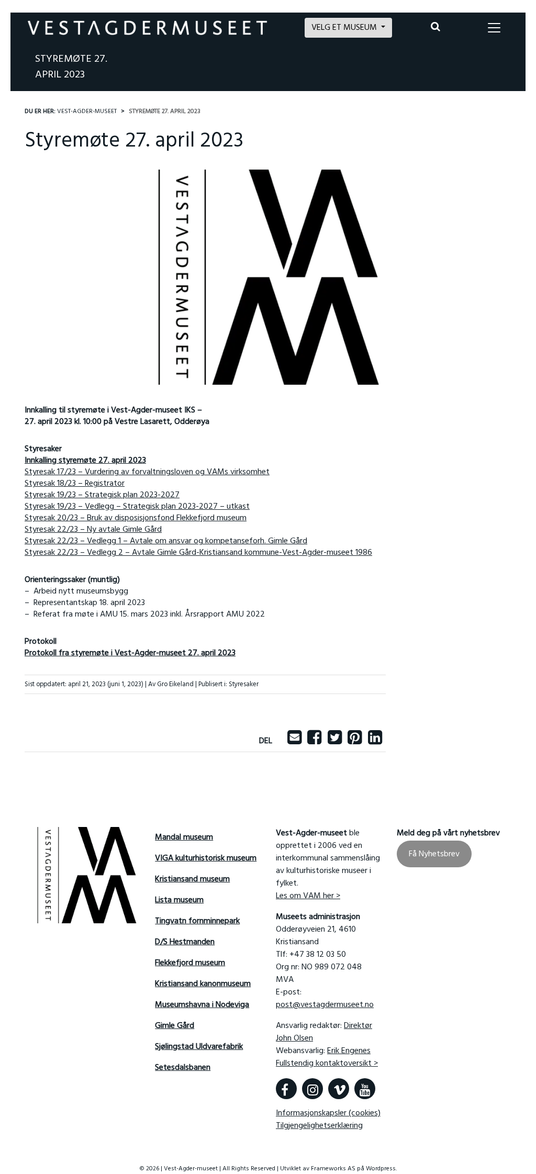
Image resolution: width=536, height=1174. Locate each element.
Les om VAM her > (308, 896)
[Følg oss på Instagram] (312, 1088)
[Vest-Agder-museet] (147, 28)
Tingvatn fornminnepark (197, 921)
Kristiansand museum (192, 879)
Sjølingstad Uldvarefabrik (199, 1047)
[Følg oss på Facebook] (286, 1088)
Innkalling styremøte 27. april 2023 (85, 460)
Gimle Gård (174, 1026)
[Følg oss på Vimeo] (338, 1088)
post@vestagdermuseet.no (325, 1005)
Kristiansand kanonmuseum (203, 984)
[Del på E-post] (294, 741)
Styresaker (244, 684)
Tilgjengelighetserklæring (319, 1126)
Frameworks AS (333, 1169)
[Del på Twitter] (335, 741)
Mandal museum (184, 837)
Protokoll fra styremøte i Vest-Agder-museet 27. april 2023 (130, 653)
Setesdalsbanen (182, 1068)
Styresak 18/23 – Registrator (75, 483)
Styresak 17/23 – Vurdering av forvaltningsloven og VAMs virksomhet (147, 472)
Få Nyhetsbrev (434, 854)
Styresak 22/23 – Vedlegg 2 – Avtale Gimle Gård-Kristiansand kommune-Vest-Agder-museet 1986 (198, 553)
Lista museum (179, 900)
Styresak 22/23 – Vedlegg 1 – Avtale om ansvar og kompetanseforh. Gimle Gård (166, 541)
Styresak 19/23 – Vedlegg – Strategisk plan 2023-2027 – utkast (137, 506)
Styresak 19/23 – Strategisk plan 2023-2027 (102, 495)
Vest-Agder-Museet (87, 111)
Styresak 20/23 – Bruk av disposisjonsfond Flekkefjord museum (136, 518)
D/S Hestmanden (185, 942)
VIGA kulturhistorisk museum (205, 858)
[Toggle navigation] (494, 28)
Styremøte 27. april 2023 (71, 67)
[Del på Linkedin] (375, 741)
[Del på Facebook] (314, 741)
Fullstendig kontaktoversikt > (327, 1063)
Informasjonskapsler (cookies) (328, 1113)
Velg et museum (345, 28)
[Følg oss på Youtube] (364, 1088)
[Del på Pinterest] (355, 741)
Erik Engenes (349, 1051)
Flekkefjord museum (190, 963)
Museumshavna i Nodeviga (202, 1005)
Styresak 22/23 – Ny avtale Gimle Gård (93, 529)
